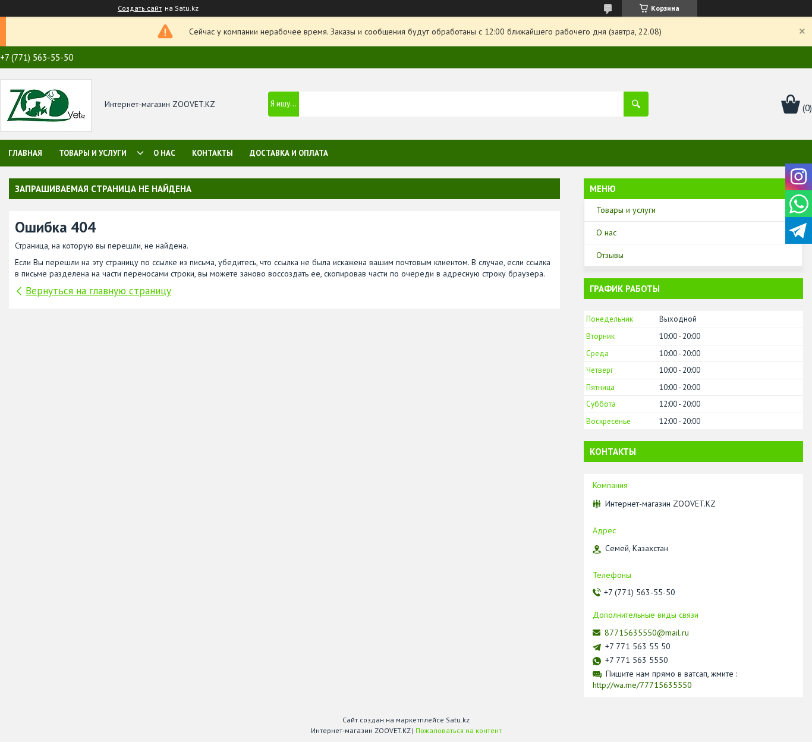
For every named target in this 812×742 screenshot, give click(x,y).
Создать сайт (140, 8)
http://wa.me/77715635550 (642, 685)
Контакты (212, 153)
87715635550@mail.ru (647, 632)
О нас (164, 153)
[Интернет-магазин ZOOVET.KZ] (46, 104)
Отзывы (610, 255)
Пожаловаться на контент (459, 730)
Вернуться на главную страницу (98, 290)
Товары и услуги (93, 153)
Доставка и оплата (289, 153)
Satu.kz (458, 719)
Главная (25, 153)
